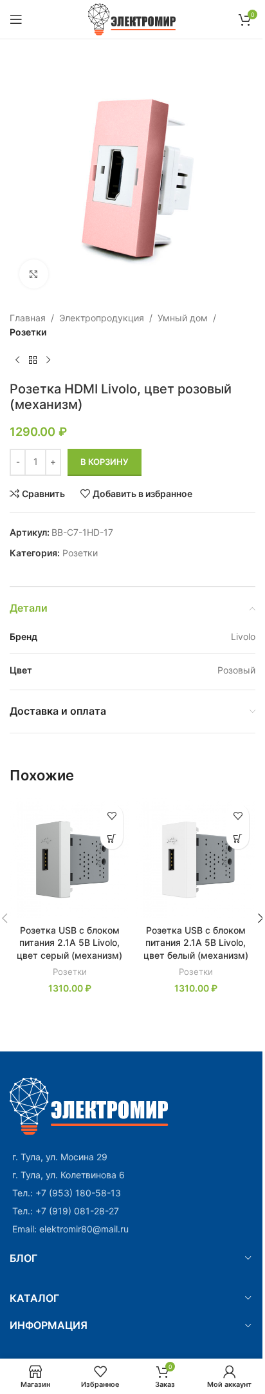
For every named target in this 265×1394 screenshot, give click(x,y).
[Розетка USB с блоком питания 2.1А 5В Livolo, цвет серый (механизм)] (69, 858)
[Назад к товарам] (33, 360)
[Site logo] (133, 18)
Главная (28, 317)
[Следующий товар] (48, 360)
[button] (111, 838)
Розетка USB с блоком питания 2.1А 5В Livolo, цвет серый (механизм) (69, 943)
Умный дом (183, 317)
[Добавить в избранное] (111, 815)
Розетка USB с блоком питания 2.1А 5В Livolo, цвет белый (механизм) (195, 943)
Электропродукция (101, 317)
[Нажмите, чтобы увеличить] (33, 273)
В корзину (104, 462)
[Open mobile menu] (16, 19)
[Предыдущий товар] (17, 360)
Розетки (28, 331)
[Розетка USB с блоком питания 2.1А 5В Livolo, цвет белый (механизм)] (195, 858)
